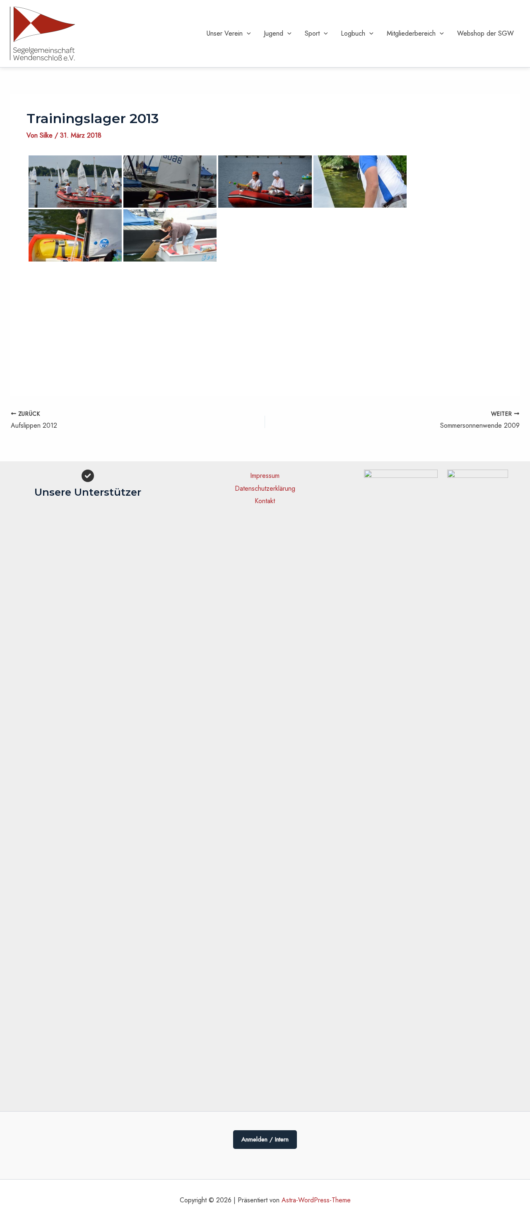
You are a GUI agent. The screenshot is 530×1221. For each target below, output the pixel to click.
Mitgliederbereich (411, 33)
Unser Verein (225, 33)
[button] (247, 33)
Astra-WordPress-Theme (316, 1200)
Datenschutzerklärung (265, 488)
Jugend (273, 33)
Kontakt (265, 501)
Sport (312, 33)
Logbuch (353, 33)
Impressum (264, 475)
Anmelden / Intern (265, 1139)
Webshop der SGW (485, 33)
